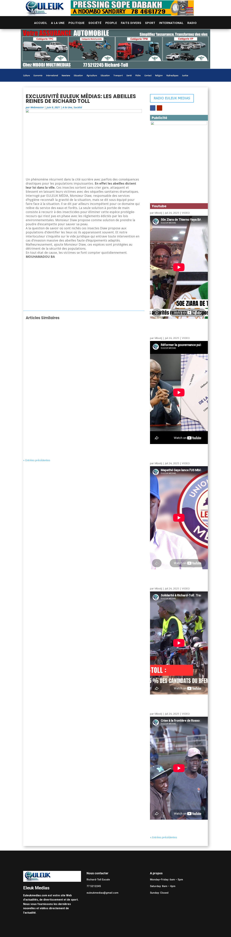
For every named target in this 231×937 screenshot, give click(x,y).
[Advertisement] (84, 285)
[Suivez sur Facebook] (152, 108)
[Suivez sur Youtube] (159, 108)
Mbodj (158, 212)
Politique (76, 23)
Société (95, 23)
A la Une (58, 23)
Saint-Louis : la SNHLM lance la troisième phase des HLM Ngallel (77, 333)
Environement (63, 441)
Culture (26, 75)
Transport (118, 75)
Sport (150, 23)
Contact (148, 75)
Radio (192, 23)
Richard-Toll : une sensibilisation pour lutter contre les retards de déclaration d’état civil (79, 367)
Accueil (40, 23)
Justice (185, 75)
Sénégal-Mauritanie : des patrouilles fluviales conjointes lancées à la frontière (82, 434)
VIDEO (186, 212)
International (171, 23)
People (111, 23)
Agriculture (92, 75)
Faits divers (131, 23)
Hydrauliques (172, 75)
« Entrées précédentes (36, 460)
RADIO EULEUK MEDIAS (172, 98)
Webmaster (37, 107)
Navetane (66, 75)
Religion (159, 75)
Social (58, 338)
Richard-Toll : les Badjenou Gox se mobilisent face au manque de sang (83, 401)
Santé (129, 75)
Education (78, 75)
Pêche (138, 75)
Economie (38, 75)
